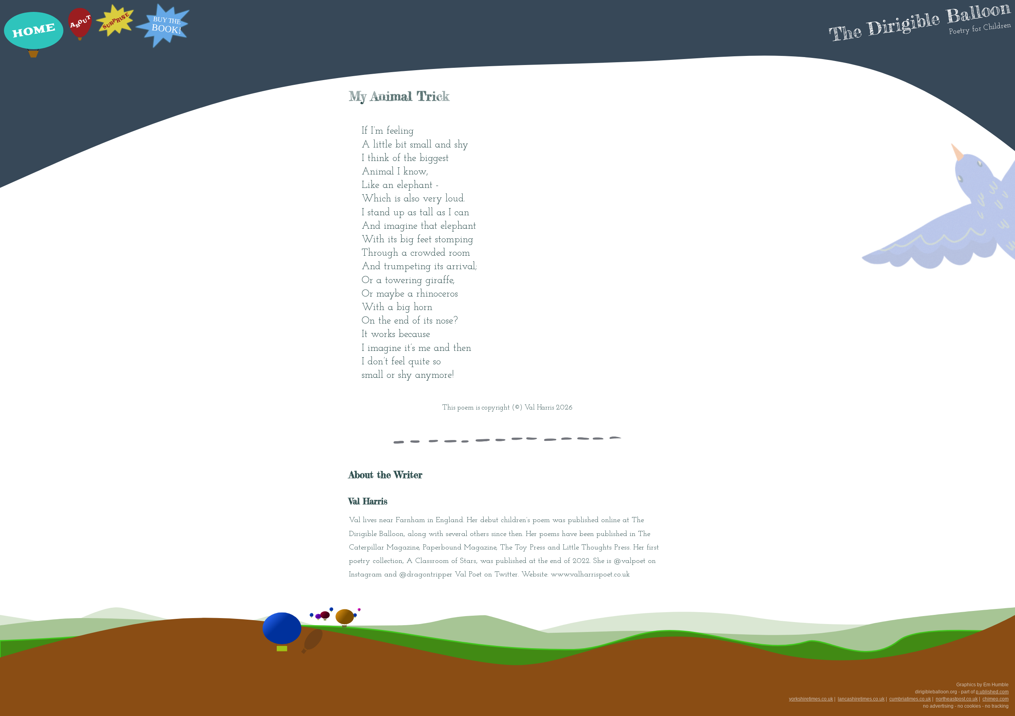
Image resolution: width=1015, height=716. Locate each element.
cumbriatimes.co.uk (910, 699)
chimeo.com (995, 699)
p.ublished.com (992, 692)
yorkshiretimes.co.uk (811, 699)
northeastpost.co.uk (957, 699)
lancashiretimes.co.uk (861, 699)
